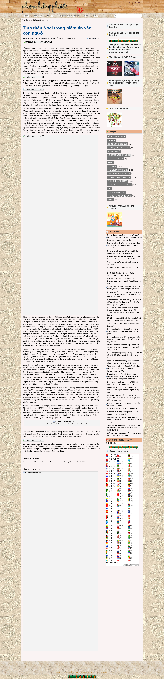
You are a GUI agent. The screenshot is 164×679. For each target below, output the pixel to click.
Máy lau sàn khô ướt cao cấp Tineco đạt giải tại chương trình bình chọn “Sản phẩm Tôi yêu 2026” (123, 347)
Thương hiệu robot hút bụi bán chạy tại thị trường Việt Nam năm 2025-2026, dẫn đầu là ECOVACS (123, 427)
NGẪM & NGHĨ (114, 151)
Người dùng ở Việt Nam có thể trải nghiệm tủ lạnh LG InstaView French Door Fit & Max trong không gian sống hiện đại (124, 237)
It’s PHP (138, 2)
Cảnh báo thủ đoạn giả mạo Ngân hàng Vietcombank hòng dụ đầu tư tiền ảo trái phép (122, 331)
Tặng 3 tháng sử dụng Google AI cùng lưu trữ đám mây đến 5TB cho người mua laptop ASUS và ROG (123, 368)
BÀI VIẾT (50, 16)
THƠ (86, 16)
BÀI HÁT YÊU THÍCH (116, 136)
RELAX (111, 162)
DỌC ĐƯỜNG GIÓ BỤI (117, 144)
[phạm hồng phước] (45, 12)
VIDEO (110, 200)
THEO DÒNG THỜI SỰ (117, 181)
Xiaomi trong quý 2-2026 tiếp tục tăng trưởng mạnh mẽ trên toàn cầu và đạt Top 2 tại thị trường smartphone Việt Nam (124, 376)
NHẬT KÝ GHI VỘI (115, 159)
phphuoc (33, 38)
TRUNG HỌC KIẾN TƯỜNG (119, 196)
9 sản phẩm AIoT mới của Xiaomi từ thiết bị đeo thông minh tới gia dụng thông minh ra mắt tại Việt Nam (124, 294)
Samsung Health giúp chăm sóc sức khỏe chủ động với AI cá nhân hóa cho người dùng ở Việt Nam (123, 245)
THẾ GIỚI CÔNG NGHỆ (118, 170)
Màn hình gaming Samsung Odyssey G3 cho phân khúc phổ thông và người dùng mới (123, 389)
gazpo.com (105, 672)
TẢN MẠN (38, 16)
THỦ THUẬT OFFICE (116, 192)
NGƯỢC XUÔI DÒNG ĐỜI (119, 155)
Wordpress (90, 672)
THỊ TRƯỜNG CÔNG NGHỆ (119, 185)
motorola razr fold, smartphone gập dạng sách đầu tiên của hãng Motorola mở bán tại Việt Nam (124, 419)
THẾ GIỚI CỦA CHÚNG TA (68, 16)
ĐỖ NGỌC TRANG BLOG (67, 38)
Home (131, 2)
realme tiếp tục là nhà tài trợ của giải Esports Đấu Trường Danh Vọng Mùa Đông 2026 (124, 280)
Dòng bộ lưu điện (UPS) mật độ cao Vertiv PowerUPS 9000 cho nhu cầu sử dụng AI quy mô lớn (123, 339)
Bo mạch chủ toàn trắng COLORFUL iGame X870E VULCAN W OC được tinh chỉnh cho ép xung (123, 397)
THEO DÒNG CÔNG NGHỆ (119, 177)
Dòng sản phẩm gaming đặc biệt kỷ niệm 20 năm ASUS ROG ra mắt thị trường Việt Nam (124, 355)
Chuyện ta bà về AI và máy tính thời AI (122, 409)
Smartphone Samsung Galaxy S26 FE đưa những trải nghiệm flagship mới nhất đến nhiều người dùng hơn (124, 302)
